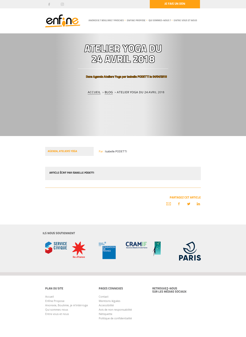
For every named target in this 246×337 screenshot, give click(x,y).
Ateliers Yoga (112, 76)
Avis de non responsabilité (115, 309)
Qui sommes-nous (56, 309)
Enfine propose (136, 20)
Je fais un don (175, 4)
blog (109, 92)
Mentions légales (109, 301)
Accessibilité (106, 305)
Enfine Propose (54, 301)
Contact (103, 296)
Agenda (98, 76)
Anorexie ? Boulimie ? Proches (106, 20)
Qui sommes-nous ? (160, 20)
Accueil (94, 92)
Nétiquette (105, 314)
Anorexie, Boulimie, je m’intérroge (66, 305)
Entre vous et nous (185, 20)
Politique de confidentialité (115, 318)
